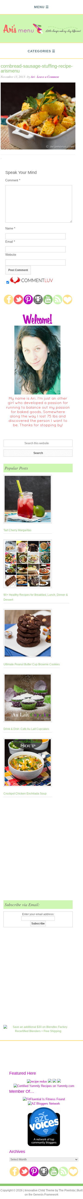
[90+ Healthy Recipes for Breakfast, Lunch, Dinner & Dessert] (36, 564)
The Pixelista (67, 1190)
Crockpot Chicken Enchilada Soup (25, 793)
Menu (39, 7)
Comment (12, 180)
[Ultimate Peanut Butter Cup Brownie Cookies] (31, 634)
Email (10, 241)
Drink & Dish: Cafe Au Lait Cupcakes (26, 729)
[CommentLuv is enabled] (31, 283)
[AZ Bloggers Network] (44, 1103)
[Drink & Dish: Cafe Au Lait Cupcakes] (27, 698)
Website (10, 254)
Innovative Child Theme (39, 1190)
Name (10, 228)
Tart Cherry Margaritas (17, 530)
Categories (39, 51)
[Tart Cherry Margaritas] (27, 500)
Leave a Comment (48, 77)
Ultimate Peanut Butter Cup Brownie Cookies (31, 664)
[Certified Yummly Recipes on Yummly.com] (44, 1086)
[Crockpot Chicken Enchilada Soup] (27, 763)
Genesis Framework (45, 1194)
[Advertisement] (41, 851)
